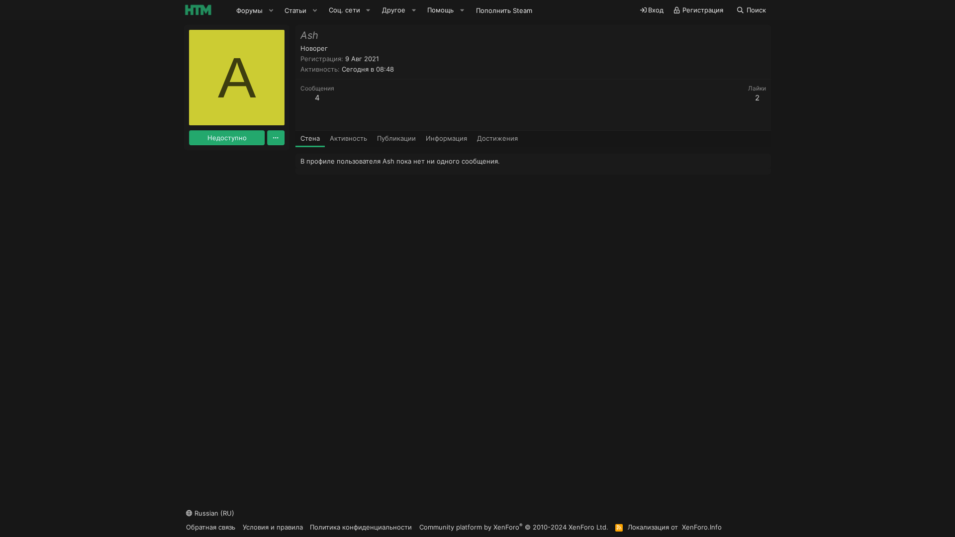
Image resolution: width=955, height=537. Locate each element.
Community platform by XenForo (513, 527)
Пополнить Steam (504, 10)
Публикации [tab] (396, 138)
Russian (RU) (213, 513)
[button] (271, 10)
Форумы (249, 10)
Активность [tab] (348, 138)
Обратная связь (210, 527)
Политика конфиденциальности (361, 527)
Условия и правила (273, 527)
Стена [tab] (310, 138)
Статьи (295, 10)
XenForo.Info (702, 527)
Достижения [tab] (497, 138)
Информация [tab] (446, 138)
